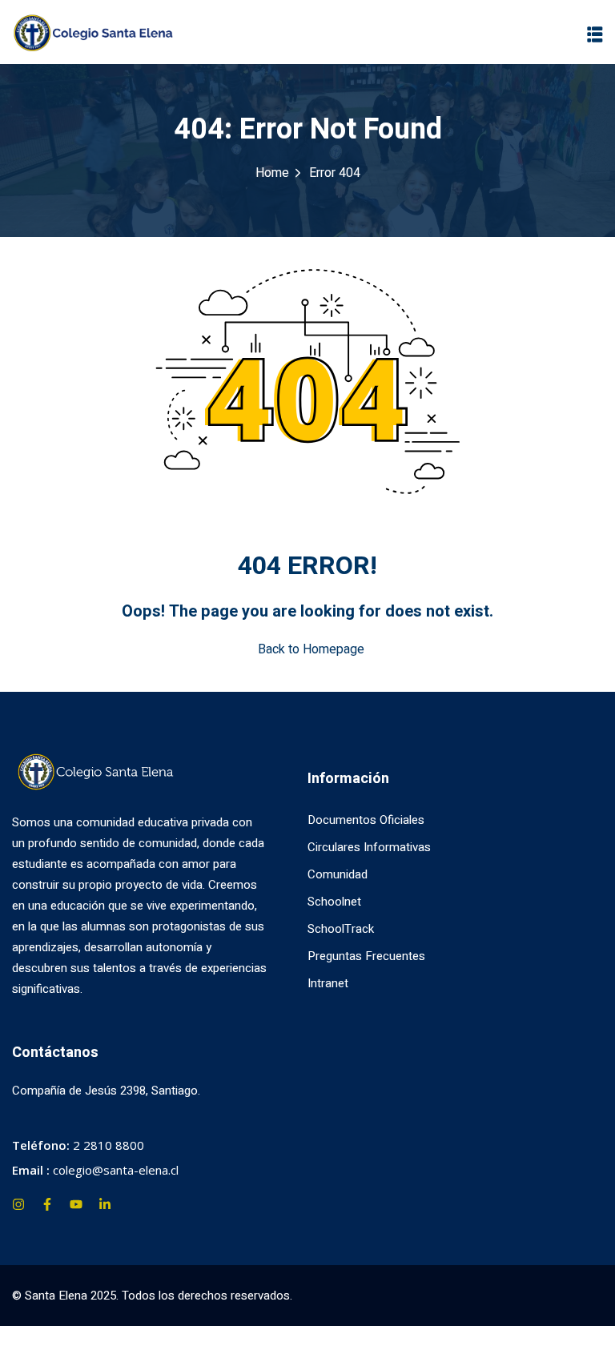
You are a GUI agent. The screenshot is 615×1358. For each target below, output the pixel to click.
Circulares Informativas (369, 847)
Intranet (328, 983)
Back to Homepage (311, 649)
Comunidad (338, 874)
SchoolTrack (341, 929)
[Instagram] (18, 1204)
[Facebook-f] (47, 1204)
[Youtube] (76, 1204)
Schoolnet (334, 901)
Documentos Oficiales (366, 820)
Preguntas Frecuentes (366, 956)
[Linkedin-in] (104, 1204)
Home (272, 173)
